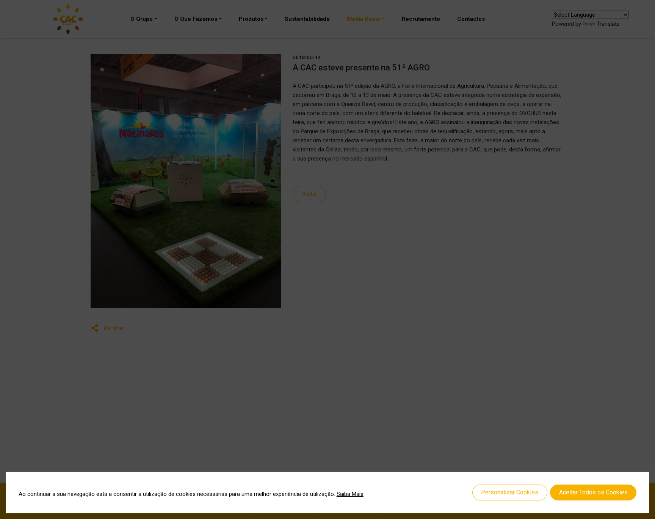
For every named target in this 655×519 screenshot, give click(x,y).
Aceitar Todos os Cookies (593, 492)
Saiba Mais (350, 494)
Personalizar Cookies (509, 492)
